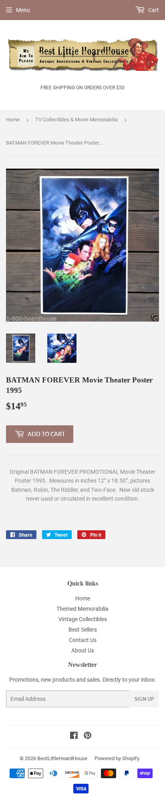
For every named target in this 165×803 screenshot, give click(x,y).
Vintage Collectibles (82, 619)
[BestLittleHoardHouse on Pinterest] (87, 736)
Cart (153, 10)
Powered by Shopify (117, 758)
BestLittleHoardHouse (62, 758)
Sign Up (144, 699)
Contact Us (83, 640)
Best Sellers (82, 629)
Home (13, 120)
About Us (82, 650)
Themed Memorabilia (82, 609)
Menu (23, 10)
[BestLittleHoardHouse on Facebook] (74, 736)
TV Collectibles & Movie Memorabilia (76, 120)
